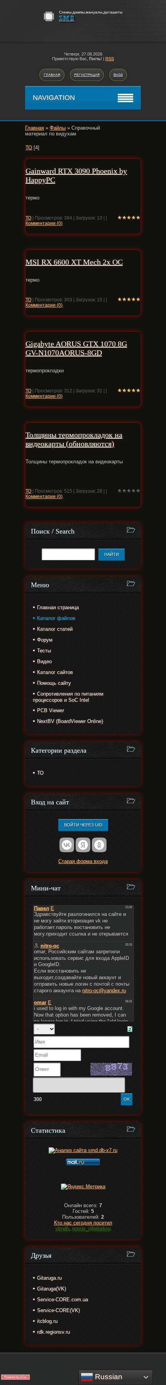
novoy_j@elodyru (91, 1228)
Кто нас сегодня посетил (83, 1223)
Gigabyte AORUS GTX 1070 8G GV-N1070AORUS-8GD (76, 348)
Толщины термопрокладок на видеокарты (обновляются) (73, 439)
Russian (107, 1377)
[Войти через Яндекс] (83, 845)
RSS (109, 58)
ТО (28, 147)
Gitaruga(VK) (51, 1289)
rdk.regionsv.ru (53, 1332)
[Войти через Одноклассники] (99, 845)
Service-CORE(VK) (58, 1310)
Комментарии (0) (44, 223)
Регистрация (87, 75)
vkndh (62, 1228)
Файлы (58, 128)
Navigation (54, 97)
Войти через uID (83, 825)
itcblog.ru (47, 1321)
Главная (52, 75)
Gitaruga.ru (49, 1278)
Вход (118, 75)
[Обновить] (129, 1028)
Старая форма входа (83, 861)
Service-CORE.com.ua (62, 1299)
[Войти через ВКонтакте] (66, 845)
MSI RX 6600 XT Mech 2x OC (74, 262)
